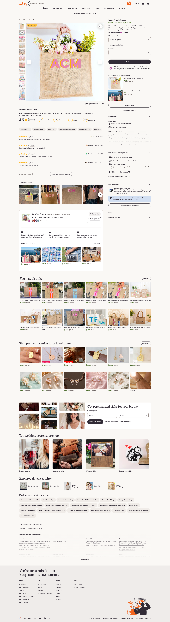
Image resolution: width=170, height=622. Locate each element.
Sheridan (90, 154)
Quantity (111, 49)
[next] (100, 194)
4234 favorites (37, 524)
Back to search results (27, 20)
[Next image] (100, 62)
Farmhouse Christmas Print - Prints (131, 547)
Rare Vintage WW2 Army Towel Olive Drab (101, 545)
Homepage (77, 13)
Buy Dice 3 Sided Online (61, 557)
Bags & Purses (86, 13)
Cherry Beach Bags (109, 500)
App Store (26, 609)
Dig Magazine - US (59, 541)
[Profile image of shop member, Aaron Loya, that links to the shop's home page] (36, 220)
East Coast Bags (49, 500)
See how (135, 199)
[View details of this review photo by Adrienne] (50, 195)
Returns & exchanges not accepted (123, 161)
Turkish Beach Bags (28, 516)
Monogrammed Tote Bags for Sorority (53, 511)
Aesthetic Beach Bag (66, 500)
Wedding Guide (109, 8)
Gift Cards (122, 8)
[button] (95, 218)
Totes (94, 13)
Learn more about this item (129, 145)
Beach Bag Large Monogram (139, 511)
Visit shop (96, 243)
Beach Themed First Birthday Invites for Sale (135, 557)
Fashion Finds (86, 8)
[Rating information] (32, 217)
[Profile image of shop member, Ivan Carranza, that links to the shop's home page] (34, 220)
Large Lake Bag (120, 511)
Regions (148, 618)
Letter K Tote (134, 506)
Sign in (137, 3)
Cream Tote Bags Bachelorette (57, 506)
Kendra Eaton (39, 214)
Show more (145, 343)
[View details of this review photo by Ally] (93, 195)
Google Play (40, 609)
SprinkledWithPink (114, 32)
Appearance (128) (39, 129)
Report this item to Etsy (95, 104)
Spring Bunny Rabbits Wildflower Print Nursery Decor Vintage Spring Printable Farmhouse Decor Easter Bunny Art (133, 543)
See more (146, 278)
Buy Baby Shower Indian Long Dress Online (34, 557)
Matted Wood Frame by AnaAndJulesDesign (34, 541)
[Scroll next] (103, 129)
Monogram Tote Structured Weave (84, 506)
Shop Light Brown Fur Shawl (96, 557)
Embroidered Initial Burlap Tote (32, 506)
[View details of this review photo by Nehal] (29, 195)
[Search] (129, 3)
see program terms (121, 193)
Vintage (97, 8)
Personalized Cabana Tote (30, 500)
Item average (31, 119)
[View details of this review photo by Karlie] (72, 195)
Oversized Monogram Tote (79, 511)
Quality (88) (51, 129)
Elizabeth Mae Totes (29, 511)
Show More (85, 559)
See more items (128, 110)
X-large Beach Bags (126, 500)
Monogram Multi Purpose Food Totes (113, 506)
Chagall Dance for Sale (127, 550)
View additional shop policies (130, 205)
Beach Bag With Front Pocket (88, 500)
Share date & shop (95, 422)
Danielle (90, 145)
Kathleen (90, 162)
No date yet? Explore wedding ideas (118, 422)
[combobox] (77, 3)
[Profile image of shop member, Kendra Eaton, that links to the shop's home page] (33, 220)
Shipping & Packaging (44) (67, 129)
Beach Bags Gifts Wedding (101, 511)
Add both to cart (129, 105)
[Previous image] (29, 62)
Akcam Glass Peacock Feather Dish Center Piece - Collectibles (101, 542)
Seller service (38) (84, 129)
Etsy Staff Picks (57, 8)
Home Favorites (72, 8)
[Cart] (148, 3)
